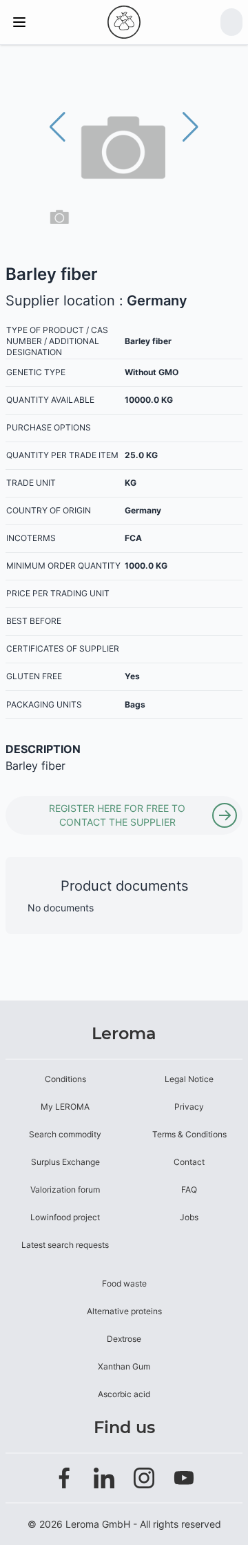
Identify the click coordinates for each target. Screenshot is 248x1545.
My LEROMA (65, 1106)
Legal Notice (189, 1079)
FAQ (189, 1189)
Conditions (65, 1079)
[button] (190, 127)
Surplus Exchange (65, 1162)
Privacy (189, 1106)
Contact (189, 1162)
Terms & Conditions (189, 1134)
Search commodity (65, 1134)
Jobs (189, 1217)
